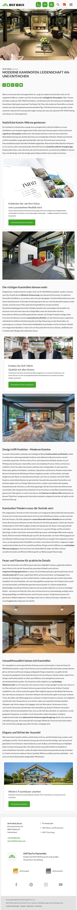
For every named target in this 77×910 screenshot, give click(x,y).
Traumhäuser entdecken (19, 804)
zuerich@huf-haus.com (16, 841)
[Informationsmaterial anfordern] (51, 4)
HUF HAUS (10, 69)
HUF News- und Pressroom (52, 828)
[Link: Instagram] (46, 884)
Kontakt (22, 906)
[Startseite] (18, 4)
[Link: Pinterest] (31, 884)
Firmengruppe (47, 823)
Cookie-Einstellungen (12, 906)
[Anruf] (38, 4)
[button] (4, 85)
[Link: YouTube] (60, 884)
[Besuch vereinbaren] (44, 4)
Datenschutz (30, 906)
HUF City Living (48, 832)
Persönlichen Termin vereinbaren (22, 385)
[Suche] (57, 4)
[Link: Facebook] (16, 884)
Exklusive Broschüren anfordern (22, 222)
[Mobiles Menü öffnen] (70, 4)
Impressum (38, 906)
